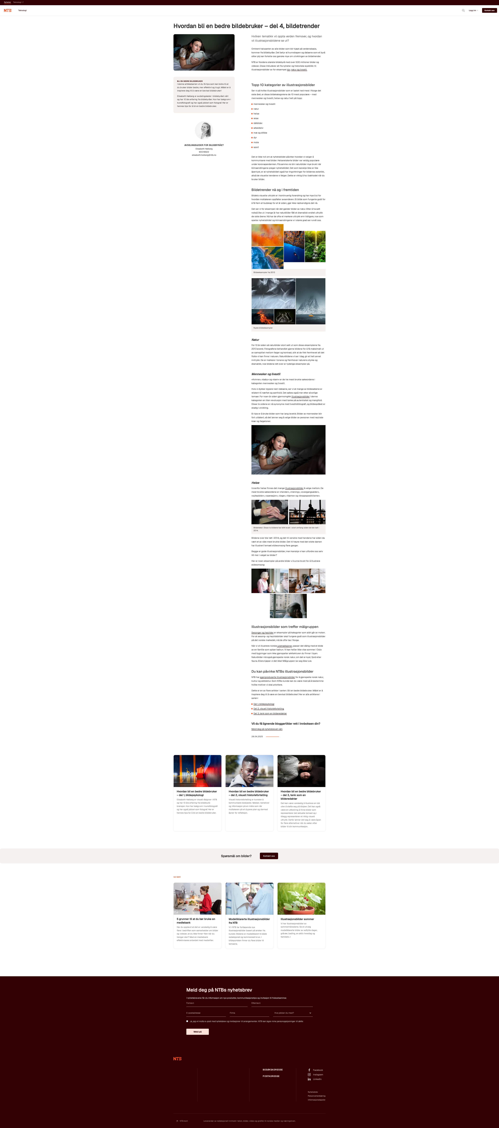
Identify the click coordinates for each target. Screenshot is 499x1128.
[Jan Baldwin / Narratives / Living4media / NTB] (301, 899)
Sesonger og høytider (262, 632)
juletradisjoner (284, 645)
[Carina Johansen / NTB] (249, 899)
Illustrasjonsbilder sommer (297, 919)
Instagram (318, 1074)
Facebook (318, 1070)
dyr (288, 69)
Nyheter (7, 2)
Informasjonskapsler (316, 1100)
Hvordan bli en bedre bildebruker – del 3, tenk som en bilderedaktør (301, 795)
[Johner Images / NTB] (197, 899)
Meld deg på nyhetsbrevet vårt (266, 729)
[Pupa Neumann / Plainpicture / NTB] (197, 771)
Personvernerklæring (317, 1096)
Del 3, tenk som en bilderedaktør (270, 713)
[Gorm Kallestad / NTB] (301, 771)
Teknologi (17, 2)
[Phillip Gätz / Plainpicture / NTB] (249, 771)
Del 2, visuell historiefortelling (269, 708)
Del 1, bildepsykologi (264, 704)
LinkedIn (317, 1079)
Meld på (198, 1031)
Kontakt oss (489, 10)
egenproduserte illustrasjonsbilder (277, 677)
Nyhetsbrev (313, 1092)
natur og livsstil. (299, 69)
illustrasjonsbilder (300, 396)
